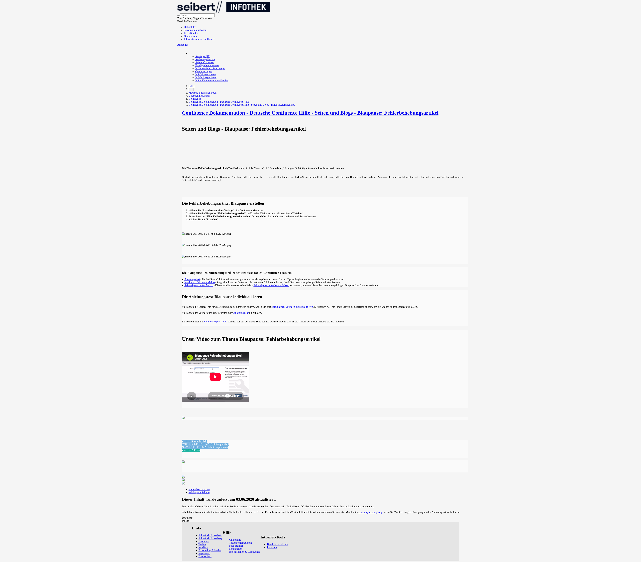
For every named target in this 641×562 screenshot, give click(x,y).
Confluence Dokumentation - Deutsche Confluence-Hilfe (219, 101)
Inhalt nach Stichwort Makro (199, 282)
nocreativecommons (199, 489)
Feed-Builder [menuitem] (191, 33)
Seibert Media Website (210, 535)
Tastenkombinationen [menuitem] (195, 30)
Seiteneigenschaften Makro (198, 285)
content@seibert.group (370, 512)
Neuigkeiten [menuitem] (190, 36)
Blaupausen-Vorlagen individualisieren (292, 306)
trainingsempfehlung (199, 492)
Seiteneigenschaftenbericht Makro (271, 285)
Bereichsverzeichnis (277, 544)
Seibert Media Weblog (210, 538)
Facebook (203, 541)
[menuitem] (202, 56)
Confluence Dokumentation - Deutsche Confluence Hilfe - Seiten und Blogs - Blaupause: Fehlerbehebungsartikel (310, 113)
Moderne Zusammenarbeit (202, 92)
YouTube (203, 547)
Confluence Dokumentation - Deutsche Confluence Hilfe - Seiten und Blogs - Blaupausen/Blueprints (242, 104)
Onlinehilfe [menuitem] (190, 27)
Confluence (195, 98)
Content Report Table (215, 321)
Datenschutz (204, 556)
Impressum (204, 553)
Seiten (192, 86)
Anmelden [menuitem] (182, 44)
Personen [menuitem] (272, 547)
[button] (194, 441)
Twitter (202, 544)
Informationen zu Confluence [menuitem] (199, 39)
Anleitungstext (192, 279)
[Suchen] (178, 15)
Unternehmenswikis (199, 95)
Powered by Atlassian (209, 550)
